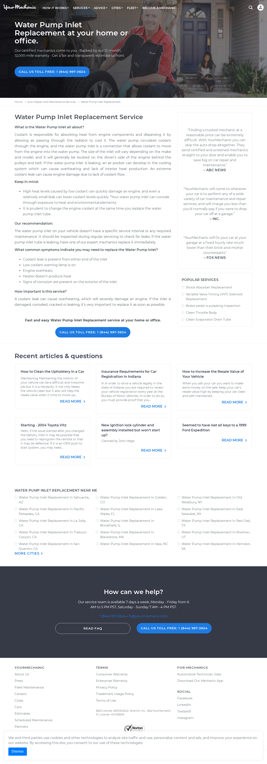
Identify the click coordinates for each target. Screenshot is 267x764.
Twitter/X (184, 711)
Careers (20, 694)
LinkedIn (184, 705)
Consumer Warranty (112, 674)
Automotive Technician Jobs (199, 674)
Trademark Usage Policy (115, 694)
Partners (21, 727)
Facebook (185, 698)
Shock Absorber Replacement (209, 287)
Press (19, 681)
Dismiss (18, 751)
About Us (22, 674)
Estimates (22, 713)
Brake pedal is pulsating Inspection (213, 306)
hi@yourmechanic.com (148, 616)
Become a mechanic (159, 8)
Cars (18, 707)
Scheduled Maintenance (33, 720)
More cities (27, 553)
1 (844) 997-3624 (113, 616)
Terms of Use (106, 700)
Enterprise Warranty (111, 681)
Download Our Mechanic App (200, 681)
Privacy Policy (106, 687)
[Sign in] (260, 7)
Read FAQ (92, 628)
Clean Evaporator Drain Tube (208, 319)
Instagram (185, 718)
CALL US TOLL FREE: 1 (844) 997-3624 (52, 72)
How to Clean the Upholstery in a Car (52, 372)
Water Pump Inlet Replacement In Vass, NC (134, 544)
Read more (71, 401)
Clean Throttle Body (201, 313)
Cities (19, 700)
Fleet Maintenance (29, 687)
